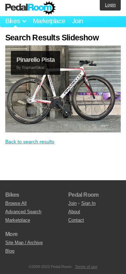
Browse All (16, 203)
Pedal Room (30, 8)
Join (77, 21)
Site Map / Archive (24, 242)
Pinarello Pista (35, 59)
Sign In (88, 203)
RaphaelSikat (33, 67)
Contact (76, 220)
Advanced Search (23, 211)
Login (110, 4)
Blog (9, 251)
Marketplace (49, 21)
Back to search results (29, 141)
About (74, 211)
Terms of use (86, 267)
